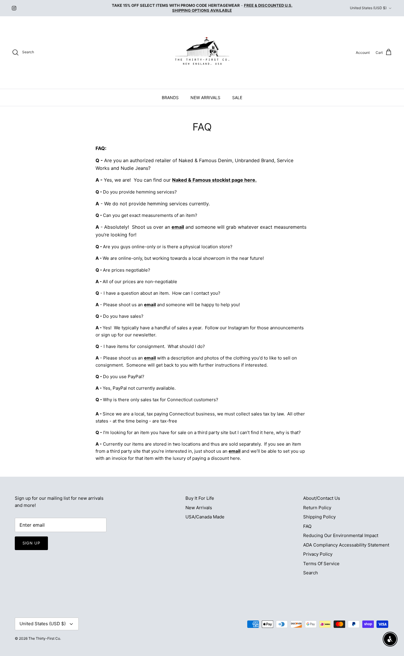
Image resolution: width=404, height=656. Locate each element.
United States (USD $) (368, 8)
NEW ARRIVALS (205, 97)
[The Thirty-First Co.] (202, 52)
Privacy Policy (317, 554)
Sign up (31, 543)
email (178, 227)
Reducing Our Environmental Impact (340, 535)
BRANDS (170, 97)
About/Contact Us (321, 498)
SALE (237, 97)
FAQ (307, 526)
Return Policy (317, 507)
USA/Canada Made (204, 517)
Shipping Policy (319, 517)
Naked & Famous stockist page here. (214, 180)
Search (310, 573)
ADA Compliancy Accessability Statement (346, 545)
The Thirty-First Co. (44, 638)
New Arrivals (198, 507)
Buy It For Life (199, 498)
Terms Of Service (321, 563)
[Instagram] (14, 8)
